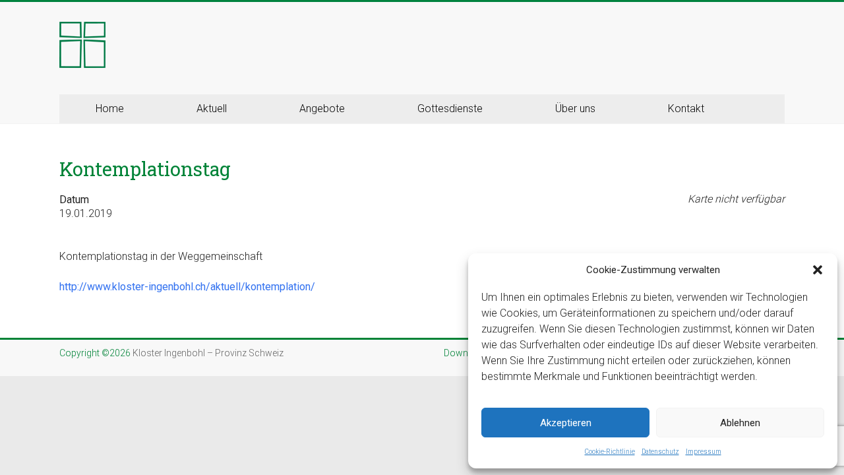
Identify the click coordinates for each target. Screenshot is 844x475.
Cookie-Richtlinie (610, 451)
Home (110, 108)
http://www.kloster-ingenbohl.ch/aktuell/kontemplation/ (187, 286)
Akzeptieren (565, 423)
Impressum (703, 451)
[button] (817, 269)
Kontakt (686, 108)
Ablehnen (740, 423)
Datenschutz (660, 451)
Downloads (468, 353)
